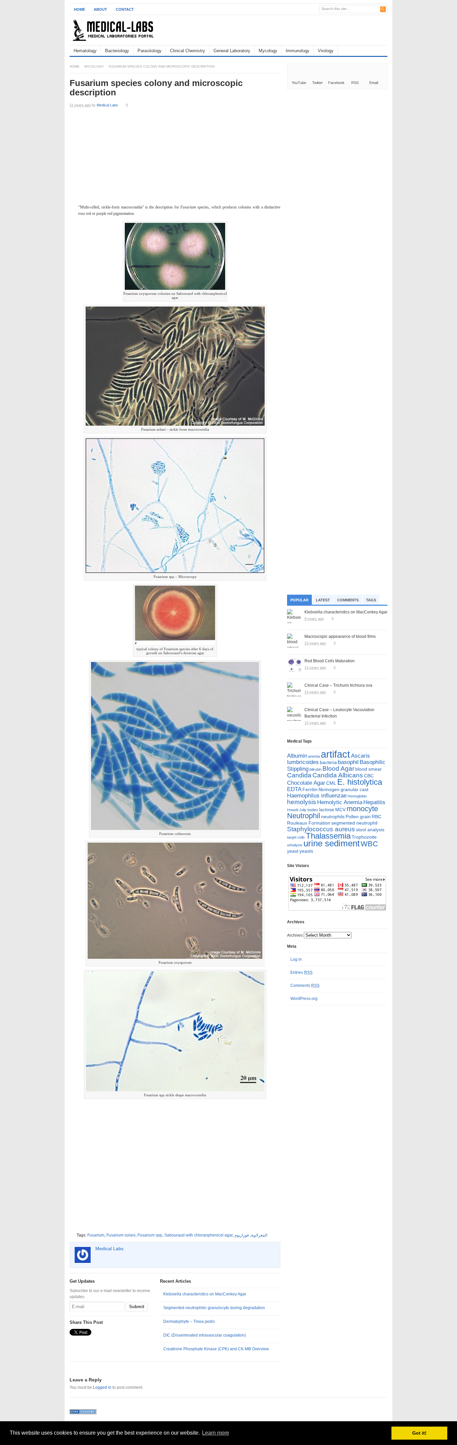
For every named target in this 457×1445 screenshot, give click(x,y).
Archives (295, 935)
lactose (326, 809)
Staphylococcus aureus (321, 829)
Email (373, 83)
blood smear (368, 769)
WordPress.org (303, 998)
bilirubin (315, 769)
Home (79, 9)
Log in (296, 959)
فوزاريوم (242, 1235)
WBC (369, 844)
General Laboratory (231, 50)
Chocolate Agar (306, 783)
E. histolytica (359, 781)
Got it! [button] (419, 1433)
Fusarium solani (120, 1235)
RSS (355, 83)
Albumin (297, 756)
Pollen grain (358, 816)
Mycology (268, 50)
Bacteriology (117, 50)
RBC (376, 816)
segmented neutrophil (354, 823)
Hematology (85, 50)
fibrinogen (329, 789)
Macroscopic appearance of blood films (340, 636)
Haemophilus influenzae (317, 795)
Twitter (317, 83)
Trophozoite (364, 837)
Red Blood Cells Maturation (329, 661)
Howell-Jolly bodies (302, 810)
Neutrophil (303, 816)
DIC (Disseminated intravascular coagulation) (204, 1335)
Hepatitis (374, 802)
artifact (335, 754)
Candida (299, 775)
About (100, 9)
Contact (125, 9)
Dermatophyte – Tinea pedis (189, 1321)
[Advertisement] (309, 30)
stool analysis (370, 829)
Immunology (297, 50)
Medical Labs (107, 105)
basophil (348, 762)
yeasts (306, 851)
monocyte (362, 808)
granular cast (354, 789)
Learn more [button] (215, 1433)
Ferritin (309, 789)
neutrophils (333, 816)
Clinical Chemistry (187, 50)
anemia (314, 756)
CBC (369, 775)
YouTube (299, 83)
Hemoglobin (357, 796)
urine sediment (331, 843)
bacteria (328, 762)
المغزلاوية (259, 1235)
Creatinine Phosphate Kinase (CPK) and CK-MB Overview (216, 1349)
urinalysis (294, 845)
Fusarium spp (150, 1235)
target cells (296, 837)
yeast (292, 851)
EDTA (294, 789)
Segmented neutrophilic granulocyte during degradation (214, 1307)
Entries (301, 972)
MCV (340, 809)
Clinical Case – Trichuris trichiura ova (338, 685)
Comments (348, 600)
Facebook (336, 83)
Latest (323, 600)
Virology (326, 50)
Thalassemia (328, 835)
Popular (299, 600)
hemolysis (301, 801)
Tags (371, 600)
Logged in (102, 1387)
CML (331, 783)
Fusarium (95, 1235)
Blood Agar (338, 768)
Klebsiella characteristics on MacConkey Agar (204, 1294)
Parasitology (150, 50)
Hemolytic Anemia (339, 802)
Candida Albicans (337, 775)
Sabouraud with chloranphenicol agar (198, 1235)
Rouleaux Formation (308, 823)
